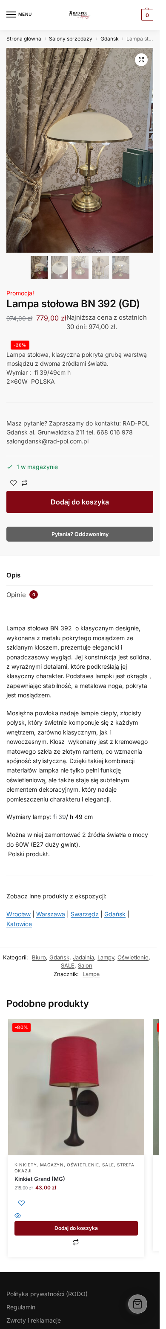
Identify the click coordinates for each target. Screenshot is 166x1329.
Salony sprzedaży (70, 38)
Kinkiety (25, 1164)
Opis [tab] (13, 575)
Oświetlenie (133, 957)
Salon (85, 965)
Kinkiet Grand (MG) (39, 1178)
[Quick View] (76, 1216)
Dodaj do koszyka (80, 502)
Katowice (19, 923)
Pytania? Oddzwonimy (80, 534)
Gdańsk (109, 38)
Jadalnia (83, 957)
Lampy (105, 957)
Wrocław (18, 914)
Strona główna (23, 38)
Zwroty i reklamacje (33, 1320)
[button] (141, 59)
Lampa (91, 974)
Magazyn (52, 1164)
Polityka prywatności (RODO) (47, 1293)
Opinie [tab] (20, 595)
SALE (67, 965)
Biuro (39, 957)
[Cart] (137, 1304)
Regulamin (20, 1307)
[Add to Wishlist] (13, 483)
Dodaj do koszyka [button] (76, 1228)
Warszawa (50, 914)
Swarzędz (85, 914)
